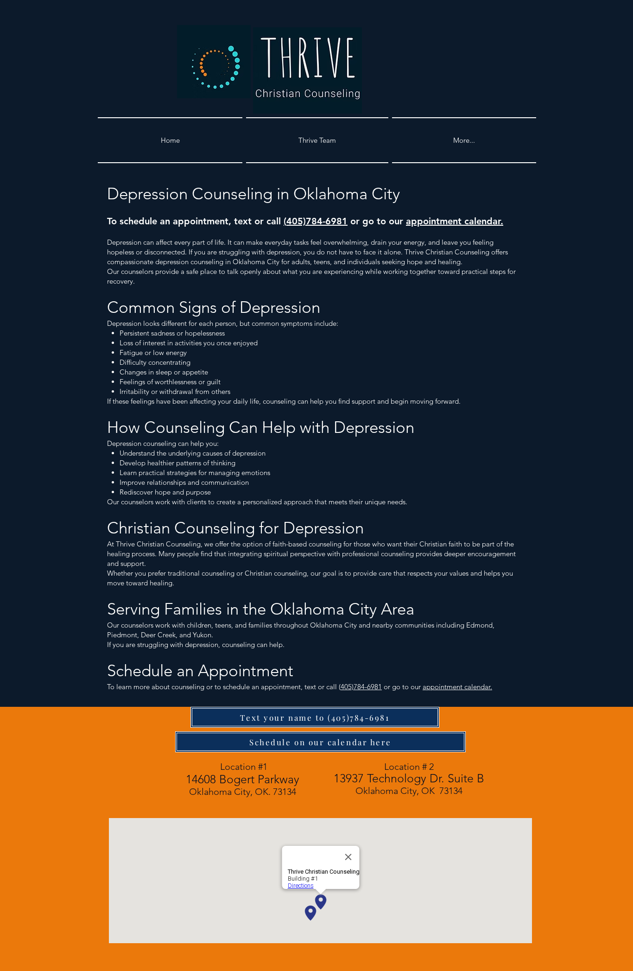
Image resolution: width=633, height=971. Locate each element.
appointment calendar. (454, 221)
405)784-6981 (317, 221)
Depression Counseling (189, 193)
